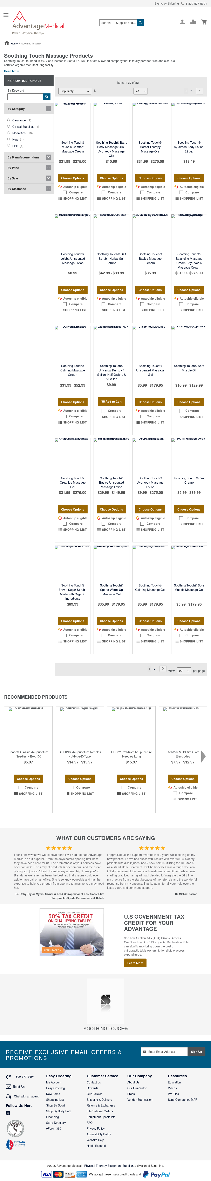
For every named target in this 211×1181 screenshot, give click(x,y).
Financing (52, 1117)
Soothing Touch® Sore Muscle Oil (189, 367)
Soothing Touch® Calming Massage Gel (150, 587)
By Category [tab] (16, 109)
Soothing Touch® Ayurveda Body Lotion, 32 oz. (189, 146)
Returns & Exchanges (101, 1105)
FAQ (90, 1122)
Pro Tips (173, 1094)
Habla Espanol (96, 1146)
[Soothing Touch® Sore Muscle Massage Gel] (189, 563)
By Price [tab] (13, 168)
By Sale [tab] (12, 178)
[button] (73, 192)
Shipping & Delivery (99, 1099)
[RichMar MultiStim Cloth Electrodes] (183, 727)
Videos (172, 1088)
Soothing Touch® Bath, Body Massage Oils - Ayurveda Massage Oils (111, 149)
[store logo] (38, 22)
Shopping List (55, 1099)
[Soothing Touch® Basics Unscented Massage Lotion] (111, 456)
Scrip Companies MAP (182, 1099)
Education (174, 1082)
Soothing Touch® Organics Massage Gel (73, 482)
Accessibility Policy (99, 1134)
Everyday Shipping (167, 3)
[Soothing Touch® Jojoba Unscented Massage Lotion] (72, 232)
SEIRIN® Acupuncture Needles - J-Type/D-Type (80, 754)
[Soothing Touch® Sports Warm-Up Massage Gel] (111, 563)
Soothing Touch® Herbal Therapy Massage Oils (150, 146)
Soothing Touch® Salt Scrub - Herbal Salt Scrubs (111, 258)
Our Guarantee (137, 1088)
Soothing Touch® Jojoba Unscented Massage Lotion (73, 258)
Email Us (19, 1086)
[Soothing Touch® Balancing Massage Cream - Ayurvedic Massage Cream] (189, 232)
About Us (133, 1082)
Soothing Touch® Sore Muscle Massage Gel (189, 587)
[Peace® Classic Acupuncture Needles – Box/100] (28, 727)
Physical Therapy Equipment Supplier (108, 1166)
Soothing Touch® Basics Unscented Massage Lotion (111, 482)
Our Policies (94, 1094)
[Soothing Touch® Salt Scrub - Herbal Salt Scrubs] (111, 232)
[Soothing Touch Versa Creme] (189, 456)
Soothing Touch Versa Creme (189, 480)
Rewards (92, 1088)
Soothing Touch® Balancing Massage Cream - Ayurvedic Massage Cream (189, 260)
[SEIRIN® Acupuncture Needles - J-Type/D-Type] (80, 727)
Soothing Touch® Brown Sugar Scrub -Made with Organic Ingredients (73, 591)
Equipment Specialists (101, 1117)
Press (131, 1094)
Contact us (94, 1082)
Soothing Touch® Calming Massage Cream (72, 370)
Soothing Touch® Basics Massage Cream (150, 258)
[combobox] (121, 22)
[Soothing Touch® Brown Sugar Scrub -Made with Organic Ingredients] (72, 563)
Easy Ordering (55, 1088)
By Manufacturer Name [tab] (23, 157)
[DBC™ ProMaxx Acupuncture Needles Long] (131, 727)
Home (14, 43)
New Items (53, 1094)
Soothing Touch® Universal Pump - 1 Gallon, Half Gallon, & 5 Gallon (111, 372)
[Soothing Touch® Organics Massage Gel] (72, 456)
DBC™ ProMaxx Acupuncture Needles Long (131, 754)
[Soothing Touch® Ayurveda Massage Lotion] (150, 456)
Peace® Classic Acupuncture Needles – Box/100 (28, 754)
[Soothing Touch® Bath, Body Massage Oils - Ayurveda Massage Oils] (111, 120)
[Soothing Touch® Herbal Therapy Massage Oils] (150, 120)
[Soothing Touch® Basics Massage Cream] (150, 232)
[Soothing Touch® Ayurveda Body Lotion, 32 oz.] (189, 120)
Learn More (135, 963)
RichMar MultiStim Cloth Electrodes (182, 754)
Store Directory (56, 1122)
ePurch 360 (53, 1128)
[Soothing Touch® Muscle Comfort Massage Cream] (72, 120)
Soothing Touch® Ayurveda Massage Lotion (150, 482)
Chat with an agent (26, 1096)
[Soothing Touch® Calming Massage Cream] (72, 343)
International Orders (100, 1111)
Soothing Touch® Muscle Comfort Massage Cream (72, 146)
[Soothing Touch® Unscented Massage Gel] (150, 343)
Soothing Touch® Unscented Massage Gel (150, 370)
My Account (53, 1082)
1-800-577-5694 (196, 3)
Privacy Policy (96, 1128)
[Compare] (193, 22)
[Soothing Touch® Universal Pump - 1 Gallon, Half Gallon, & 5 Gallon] (111, 343)
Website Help (95, 1140)
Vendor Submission (139, 1099)
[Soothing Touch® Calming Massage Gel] (150, 563)
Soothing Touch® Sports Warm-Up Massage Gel (111, 589)
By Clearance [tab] (16, 189)
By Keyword (15, 90)
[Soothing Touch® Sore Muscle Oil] (189, 343)
